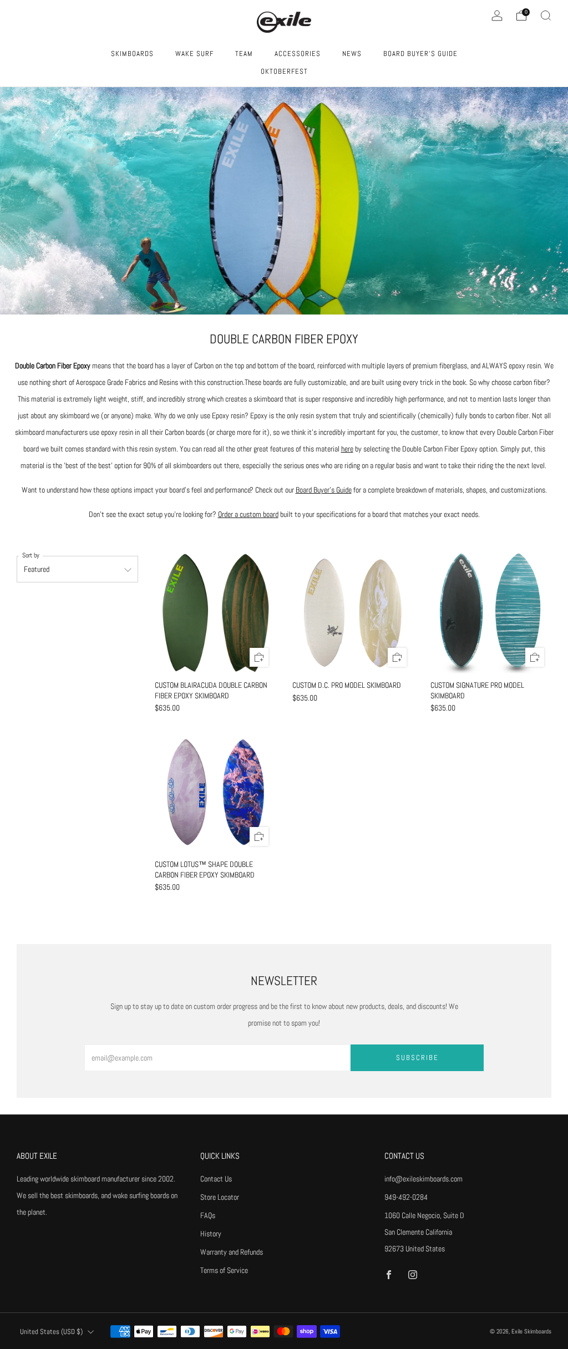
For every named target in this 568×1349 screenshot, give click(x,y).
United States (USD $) (51, 1331)
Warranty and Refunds (231, 1252)
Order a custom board (248, 514)
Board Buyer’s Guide (324, 490)
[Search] (545, 15)
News (352, 53)
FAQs (207, 1215)
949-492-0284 (406, 1197)
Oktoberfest (284, 71)
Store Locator (219, 1197)
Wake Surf (194, 53)
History (210, 1234)
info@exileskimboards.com (423, 1179)
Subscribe (417, 1057)
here (347, 449)
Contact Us (216, 1179)
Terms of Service (224, 1270)
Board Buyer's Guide (420, 53)
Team (244, 53)
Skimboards (132, 53)
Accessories (298, 53)
